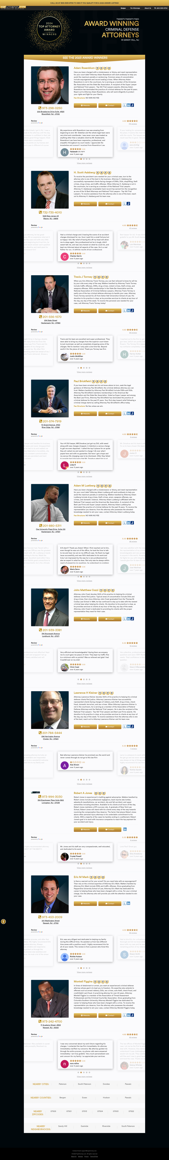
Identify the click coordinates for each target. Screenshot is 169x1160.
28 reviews (133, 541)
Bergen (63, 1098)
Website (86, 105)
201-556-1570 (52, 316)
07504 (100, 1111)
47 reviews (133, 228)
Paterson (62, 1084)
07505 (53, 1111)
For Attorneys (135, 8)
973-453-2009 (51, 917)
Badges (123, 8)
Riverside (106, 1126)
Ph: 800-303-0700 (160, 8)
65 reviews (133, 1037)
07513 (84, 1111)
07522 (131, 1111)
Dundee (106, 1084)
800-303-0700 (67, 3)
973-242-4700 (51, 1021)
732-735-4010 (52, 212)
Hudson (106, 1098)
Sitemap (80, 1156)
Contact (110, 105)
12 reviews (133, 646)
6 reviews (133, 840)
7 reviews (133, 749)
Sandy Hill (62, 1126)
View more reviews (84, 163)
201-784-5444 (52, 733)
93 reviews (133, 333)
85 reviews (133, 933)
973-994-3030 (51, 796)
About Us (148, 8)
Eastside (84, 1126)
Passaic (128, 1084)
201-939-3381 (52, 630)
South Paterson (84, 1084)
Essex (84, 1098)
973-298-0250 (51, 108)
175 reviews (133, 124)
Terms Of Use (94, 1156)
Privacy (86, 1156)
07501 (68, 1111)
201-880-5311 (51, 525)
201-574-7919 (51, 421)
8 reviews (133, 437)
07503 (115, 1111)
